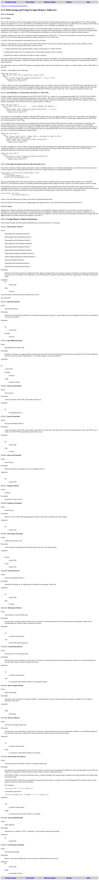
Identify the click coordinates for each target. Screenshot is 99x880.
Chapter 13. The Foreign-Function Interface (14, 6)
